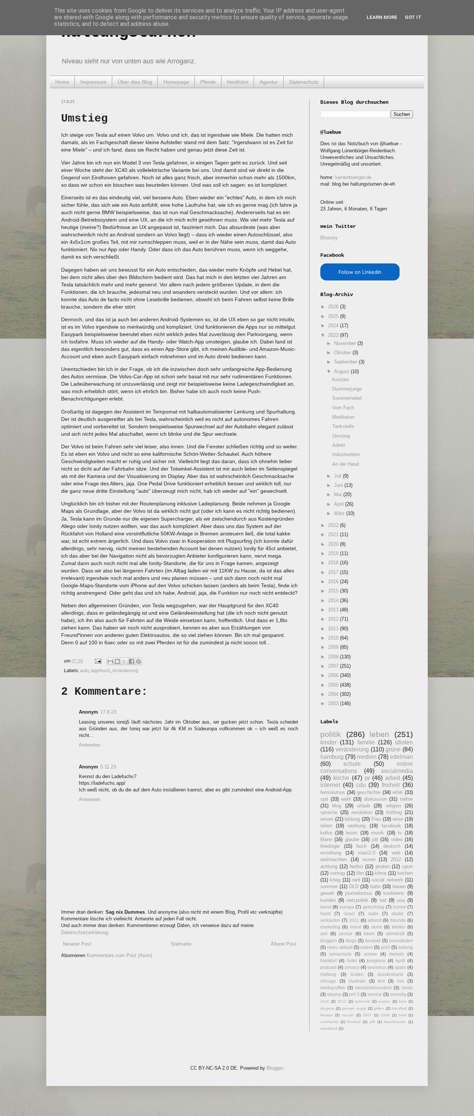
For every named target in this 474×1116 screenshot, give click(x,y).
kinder (328, 742)
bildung (352, 819)
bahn (375, 886)
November (345, 343)
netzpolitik (357, 900)
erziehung (330, 853)
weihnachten (333, 859)
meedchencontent (373, 987)
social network (387, 880)
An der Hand (345, 464)
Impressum (93, 82)
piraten (382, 866)
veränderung (125, 670)
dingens (327, 1008)
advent (374, 920)
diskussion (375, 799)
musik (377, 833)
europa (347, 906)
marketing (330, 926)
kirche (341, 778)
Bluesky (329, 237)
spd (324, 799)
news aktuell (339, 947)
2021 (334, 534)
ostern (366, 947)
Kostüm (340, 379)
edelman (401, 757)
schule (352, 764)
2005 (334, 685)
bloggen (328, 940)
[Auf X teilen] (124, 661)
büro (403, 1001)
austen (384, 1001)
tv (400, 833)
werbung (356, 825)
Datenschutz (303, 82)
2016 (334, 581)
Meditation (343, 417)
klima (380, 873)
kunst (325, 906)
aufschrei (362, 1001)
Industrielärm (346, 454)
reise (398, 819)
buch (361, 846)
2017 (334, 572)
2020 (334, 544)
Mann (326, 839)
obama (334, 994)
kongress (376, 960)
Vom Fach (343, 408)
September (346, 362)
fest (381, 981)
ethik (398, 792)
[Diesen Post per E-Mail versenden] (110, 661)
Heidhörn (237, 82)
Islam (369, 933)
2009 (334, 647)
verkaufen (330, 920)
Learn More (382, 17)
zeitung (405, 947)
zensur (346, 933)
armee (370, 953)
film (360, 873)
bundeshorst (390, 974)
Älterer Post (283, 944)
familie (366, 742)
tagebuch (100, 670)
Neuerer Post (77, 944)
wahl (346, 799)
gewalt (327, 893)
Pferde (208, 82)
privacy (352, 967)
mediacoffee (332, 987)
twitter (406, 799)
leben (379, 734)
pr (367, 778)
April (339, 504)
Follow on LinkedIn (359, 272)
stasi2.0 (366, 853)
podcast (328, 967)
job (375, 839)
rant (356, 880)
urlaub (363, 805)
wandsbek (329, 1028)
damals (396, 953)
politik (330, 734)
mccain (348, 1015)
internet (330, 785)
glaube (352, 839)
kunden (328, 900)
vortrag (337, 873)
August (342, 371)
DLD (353, 886)
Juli (338, 476)
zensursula (340, 953)
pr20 (385, 947)
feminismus (332, 792)
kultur (326, 833)
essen (369, 859)
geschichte (368, 792)
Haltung (328, 974)
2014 (334, 600)
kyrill (400, 960)
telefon (398, 926)
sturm (376, 926)
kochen (405, 873)
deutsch (391, 846)
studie (397, 913)
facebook (391, 825)
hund (325, 913)
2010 (334, 638)
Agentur (269, 82)
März (340, 513)
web (396, 853)
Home (62, 82)
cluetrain (357, 981)
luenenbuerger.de (353, 177)
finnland (354, 1022)
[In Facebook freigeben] (131, 661)
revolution (361, 812)
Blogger (275, 1068)
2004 (334, 694)
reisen (326, 819)
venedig (398, 994)
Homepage (176, 82)
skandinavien (395, 1022)
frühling (394, 812)
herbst (356, 866)
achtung (328, 866)
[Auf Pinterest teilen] (138, 661)
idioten (404, 742)
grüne (393, 749)
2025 (334, 316)
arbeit (392, 778)
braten (357, 974)
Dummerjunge (347, 389)
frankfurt (328, 960)
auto (84, 670)
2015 (334, 591)
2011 (334, 628)
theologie (330, 846)
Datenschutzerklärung (84, 932)
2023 (334, 335)
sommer (329, 886)
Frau (376, 819)
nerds (407, 987)
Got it (413, 17)
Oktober (343, 352)
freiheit (391, 785)
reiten (326, 825)
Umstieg (341, 436)
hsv (400, 981)
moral (355, 926)
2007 (334, 666)
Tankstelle (343, 426)
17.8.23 (108, 712)
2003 (334, 703)
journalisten (401, 940)
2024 (334, 325)
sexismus (376, 967)
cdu (361, 785)
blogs (351, 940)
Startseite (181, 944)
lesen (351, 833)
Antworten (89, 745)
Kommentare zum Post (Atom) (119, 955)
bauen (399, 886)
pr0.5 (354, 994)
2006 (334, 675)
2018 (334, 562)
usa (401, 900)
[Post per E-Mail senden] (98, 660)
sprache (328, 812)
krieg (335, 880)
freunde (398, 920)
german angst (354, 1008)
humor (399, 906)
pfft (372, 1022)
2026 (334, 306)
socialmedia (397, 771)
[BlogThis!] (117, 661)
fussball (373, 940)
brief (402, 1015)
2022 (334, 525)
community (329, 1022)
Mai (338, 494)
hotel (352, 960)
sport (407, 866)
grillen (379, 1008)
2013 (334, 609)
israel (349, 913)
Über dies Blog (135, 82)
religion (393, 805)
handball (399, 1008)
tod (383, 900)
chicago (328, 981)
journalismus (358, 893)
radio (373, 913)
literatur (326, 1015)
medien (367, 757)
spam (400, 967)
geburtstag (373, 906)
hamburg (332, 757)
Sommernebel (347, 398)
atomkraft (395, 933)
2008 (334, 657)
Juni (339, 485)
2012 (334, 619)
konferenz (393, 893)
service (374, 994)
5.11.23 (108, 767)
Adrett (338, 445)
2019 (334, 553)
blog (336, 805)
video (397, 839)
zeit (323, 933)
